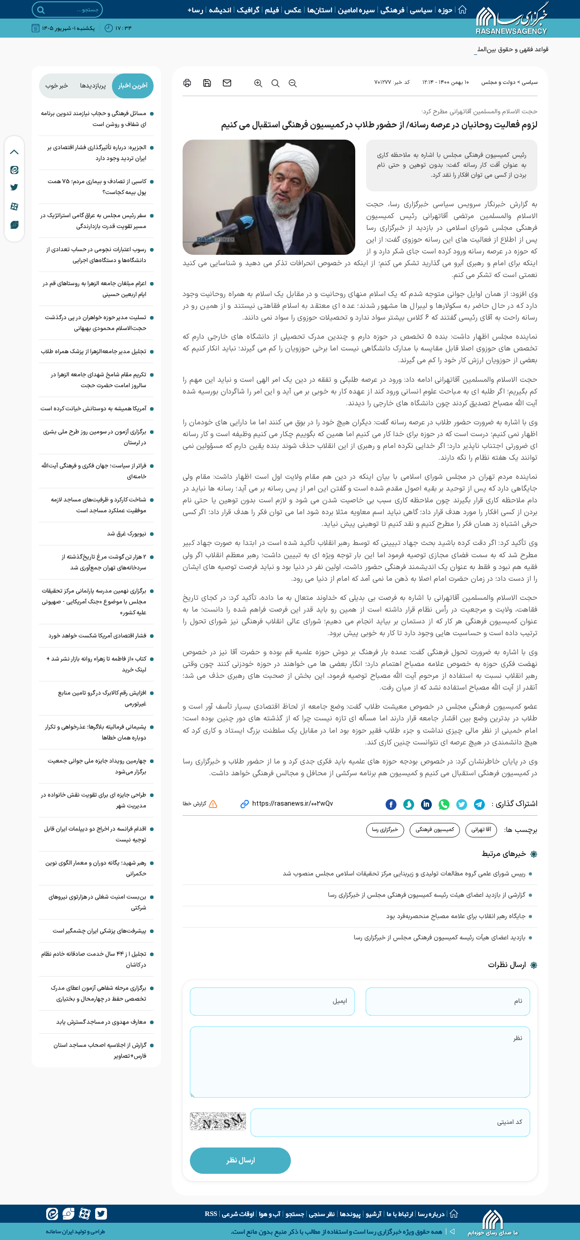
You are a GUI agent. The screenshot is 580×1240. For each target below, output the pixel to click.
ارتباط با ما (400, 1214)
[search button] (41, 10)
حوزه (445, 9)
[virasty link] (14, 224)
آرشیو (374, 1214)
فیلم (272, 9)
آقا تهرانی (481, 830)
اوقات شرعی (238, 1214)
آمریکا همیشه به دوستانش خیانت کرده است (93, 408)
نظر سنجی (322, 1214)
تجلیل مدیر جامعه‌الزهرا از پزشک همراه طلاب (93, 351)
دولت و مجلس (498, 82)
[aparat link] (14, 206)
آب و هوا (269, 1214)
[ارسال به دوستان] (227, 83)
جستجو (294, 1214)
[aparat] (84, 1213)
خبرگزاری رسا (385, 830)
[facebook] (391, 804)
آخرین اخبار (133, 86)
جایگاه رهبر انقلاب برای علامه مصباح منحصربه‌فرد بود (456, 916)
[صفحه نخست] (459, 9)
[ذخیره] (207, 83)
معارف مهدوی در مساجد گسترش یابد (101, 1022)
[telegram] (478, 804)
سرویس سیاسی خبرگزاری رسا (435, 204)
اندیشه (220, 9)
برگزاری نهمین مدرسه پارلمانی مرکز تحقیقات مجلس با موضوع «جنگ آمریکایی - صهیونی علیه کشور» (94, 602)
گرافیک (248, 9)
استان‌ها (319, 9)
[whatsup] (443, 804)
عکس (293, 9)
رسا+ (195, 9)
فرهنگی (392, 9)
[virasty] (68, 1213)
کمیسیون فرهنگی (435, 830)
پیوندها (350, 1214)
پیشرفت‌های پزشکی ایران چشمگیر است (99, 931)
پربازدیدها (93, 86)
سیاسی (421, 9)
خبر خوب (56, 86)
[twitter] (460, 804)
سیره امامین (356, 9)
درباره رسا (431, 1214)
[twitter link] (14, 187)
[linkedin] (425, 804)
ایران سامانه (59, 1231)
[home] (493, 1224)
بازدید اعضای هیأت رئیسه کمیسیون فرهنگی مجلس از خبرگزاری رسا (440, 938)
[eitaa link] (14, 169)
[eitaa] (52, 1213)
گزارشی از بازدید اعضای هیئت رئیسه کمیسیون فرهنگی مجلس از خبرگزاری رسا (427, 895)
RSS (211, 1214)
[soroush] (407, 804)
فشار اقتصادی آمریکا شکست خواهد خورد (97, 636)
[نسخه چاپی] (187, 83)
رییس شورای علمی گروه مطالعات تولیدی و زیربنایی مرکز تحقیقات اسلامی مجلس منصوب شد (404, 874)
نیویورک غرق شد (126, 534)
